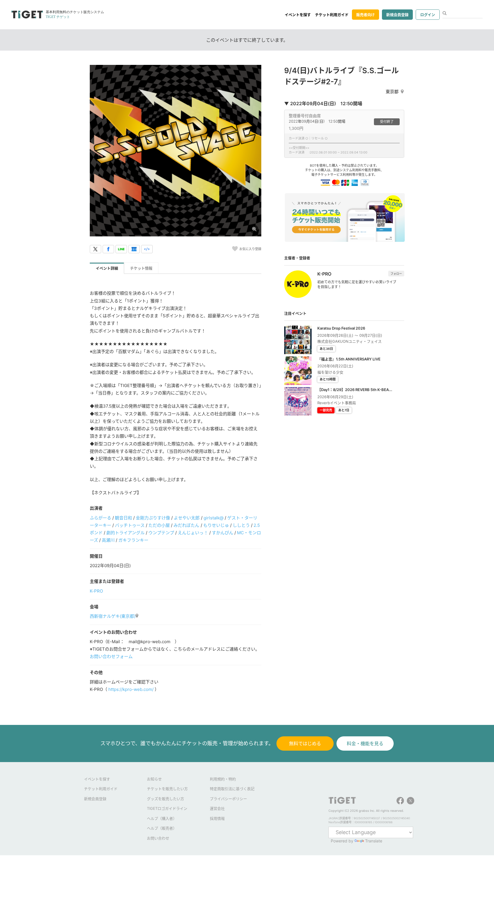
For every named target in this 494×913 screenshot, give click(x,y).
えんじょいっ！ (193, 532)
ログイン (427, 14)
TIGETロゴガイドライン (167, 808)
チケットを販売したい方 (167, 788)
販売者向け (365, 14)
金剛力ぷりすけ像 (153, 518)
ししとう (241, 525)
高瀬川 (108, 540)
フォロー (396, 273)
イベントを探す (298, 14)
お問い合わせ (158, 838)
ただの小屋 (159, 525)
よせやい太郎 (187, 518)
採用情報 (217, 818)
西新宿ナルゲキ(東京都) (113, 616)
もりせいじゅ (216, 525)
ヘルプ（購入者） (162, 818)
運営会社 (217, 808)
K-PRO (96, 591)
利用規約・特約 (223, 779)
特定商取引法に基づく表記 (232, 788)
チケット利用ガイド (331, 14)
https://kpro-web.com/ (131, 689)
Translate (373, 840)
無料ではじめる (305, 743)
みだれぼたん (186, 525)
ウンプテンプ (161, 532)
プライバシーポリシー (228, 798)
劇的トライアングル (125, 532)
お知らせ (154, 779)
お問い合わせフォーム (111, 656)
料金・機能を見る (365, 743)
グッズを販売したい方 (165, 798)
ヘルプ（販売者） (162, 828)
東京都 (392, 91)
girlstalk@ (214, 518)
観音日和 (123, 518)
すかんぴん (222, 532)
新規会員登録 (397, 14)
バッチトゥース (130, 525)
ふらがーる (100, 518)
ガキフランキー (133, 540)
